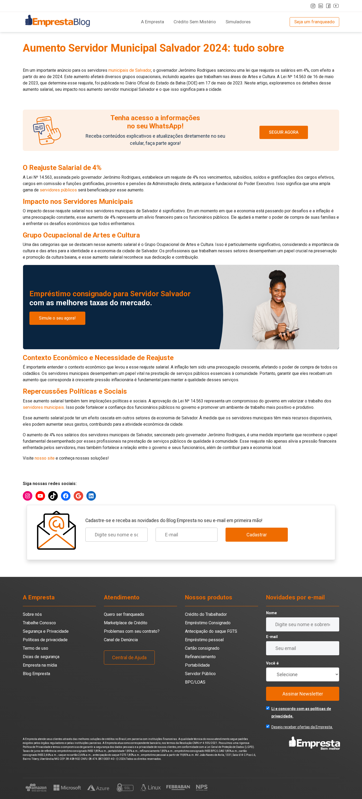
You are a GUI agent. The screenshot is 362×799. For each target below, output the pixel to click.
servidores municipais (43, 407)
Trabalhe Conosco (39, 622)
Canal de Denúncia (121, 639)
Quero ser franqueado (124, 614)
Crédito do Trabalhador (206, 614)
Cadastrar (256, 534)
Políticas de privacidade (45, 639)
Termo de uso (35, 648)
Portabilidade (197, 665)
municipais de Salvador (129, 70)
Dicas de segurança (41, 656)
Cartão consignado (202, 648)
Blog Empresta (36, 673)
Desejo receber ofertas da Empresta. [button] (302, 727)
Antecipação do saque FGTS (211, 631)
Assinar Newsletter (302, 694)
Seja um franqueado (314, 21)
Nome (271, 613)
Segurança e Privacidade (46, 631)
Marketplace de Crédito (125, 622)
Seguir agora (283, 132)
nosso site (45, 458)
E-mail (272, 637)
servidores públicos (58, 189)
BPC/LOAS (195, 682)
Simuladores (238, 21)
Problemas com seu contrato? (132, 631)
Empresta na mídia (40, 665)
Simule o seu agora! (57, 318)
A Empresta (152, 21)
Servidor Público (200, 673)
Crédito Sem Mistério (195, 21)
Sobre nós (32, 614)
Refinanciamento (200, 656)
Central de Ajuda (129, 657)
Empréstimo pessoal (204, 639)
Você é (272, 663)
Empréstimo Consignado (208, 622)
